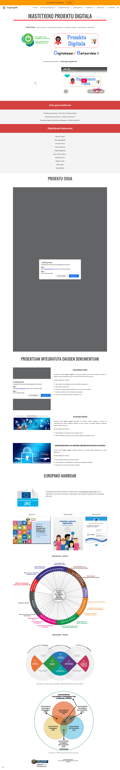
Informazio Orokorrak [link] (47, 7)
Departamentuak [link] (63, 7)
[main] (60, 16)
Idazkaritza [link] (100, 7)
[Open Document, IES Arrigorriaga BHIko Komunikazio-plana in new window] (48, 369)
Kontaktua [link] (111, 7)
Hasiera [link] (35, 7)
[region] (60, 2)
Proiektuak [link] (89, 7)
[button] (118, 8)
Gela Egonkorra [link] (78, 7)
